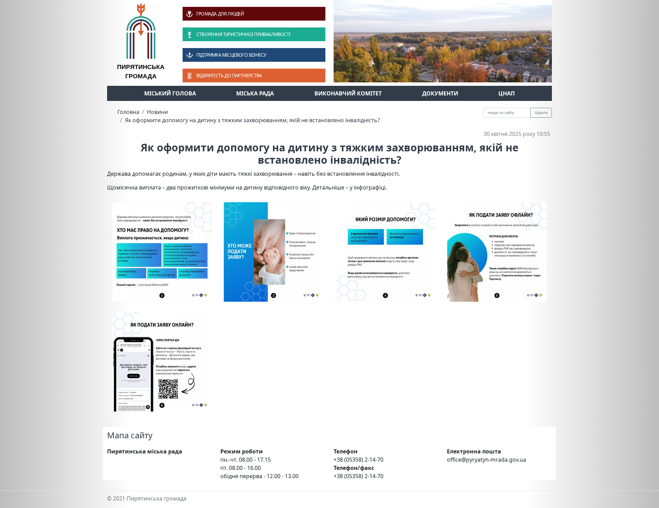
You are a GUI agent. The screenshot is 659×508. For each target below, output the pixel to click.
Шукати (541, 112)
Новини (157, 112)
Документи (440, 93)
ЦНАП (506, 93)
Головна (128, 112)
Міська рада (255, 93)
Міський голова (170, 93)
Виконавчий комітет (348, 93)
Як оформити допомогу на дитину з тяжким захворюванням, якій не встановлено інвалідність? (252, 120)
